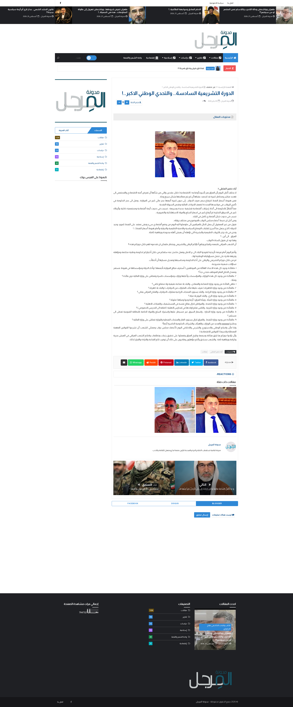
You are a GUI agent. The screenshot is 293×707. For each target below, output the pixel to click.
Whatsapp (137, 362)
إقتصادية (150, 57)
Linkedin (183, 362)
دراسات (185, 57)
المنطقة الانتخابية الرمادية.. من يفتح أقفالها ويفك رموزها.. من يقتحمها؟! (174, 414)
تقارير (200, 57)
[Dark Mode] (91, 57)
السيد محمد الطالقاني (222, 632)
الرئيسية (229, 57)
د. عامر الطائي (208, 68)
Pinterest (167, 362)
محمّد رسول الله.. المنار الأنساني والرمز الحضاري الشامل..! (176, 68)
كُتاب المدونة (64, 130)
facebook (212, 362)
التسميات (98, 130)
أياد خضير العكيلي (216, 352)
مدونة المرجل (214, 444)
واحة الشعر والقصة (132, 57)
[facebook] (60, 3)
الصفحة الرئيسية (225, 87)
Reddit (152, 362)
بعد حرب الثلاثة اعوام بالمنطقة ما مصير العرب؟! (32, 9)
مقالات (214, 57)
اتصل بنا (230, 3)
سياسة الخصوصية (217, 3)
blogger (217, 503)
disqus (175, 503)
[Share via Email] (124, 362)
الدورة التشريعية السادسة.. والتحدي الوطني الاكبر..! (182, 87)
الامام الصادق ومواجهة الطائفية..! (258, 9)
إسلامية (168, 57)
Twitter (197, 362)
